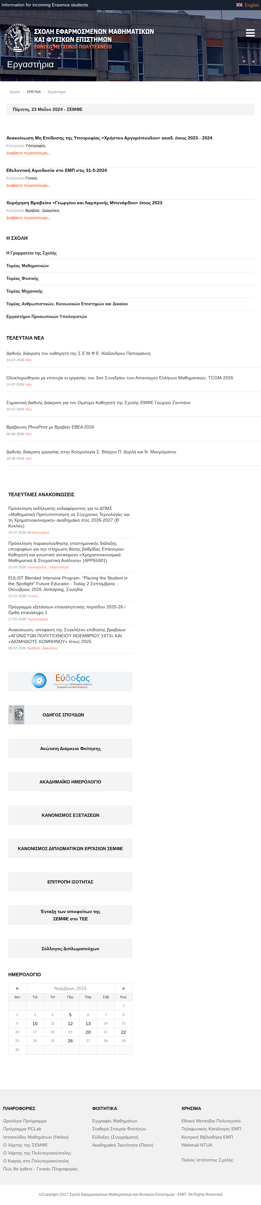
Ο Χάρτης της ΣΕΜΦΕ (25, 1144)
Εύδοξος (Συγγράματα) (115, 1137)
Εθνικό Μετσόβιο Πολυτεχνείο (211, 1120)
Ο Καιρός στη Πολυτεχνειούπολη (36, 1160)
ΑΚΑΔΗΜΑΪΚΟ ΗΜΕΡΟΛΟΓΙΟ (70, 781)
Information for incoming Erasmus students (45, 4)
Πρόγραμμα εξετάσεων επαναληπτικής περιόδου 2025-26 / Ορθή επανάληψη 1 (67, 609)
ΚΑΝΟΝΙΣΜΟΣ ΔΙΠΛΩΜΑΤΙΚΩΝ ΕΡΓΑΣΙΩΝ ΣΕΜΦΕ (70, 848)
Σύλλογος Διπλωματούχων (70, 948)
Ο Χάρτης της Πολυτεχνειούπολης (37, 1152)
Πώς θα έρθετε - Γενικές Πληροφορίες (40, 1168)
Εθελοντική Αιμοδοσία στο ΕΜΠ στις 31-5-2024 (56, 170)
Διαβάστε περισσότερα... (28, 153)
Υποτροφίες (35, 146)
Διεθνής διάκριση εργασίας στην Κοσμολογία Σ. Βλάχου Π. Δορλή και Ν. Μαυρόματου (91, 451)
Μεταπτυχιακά (38, 532)
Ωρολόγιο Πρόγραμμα (24, 1120)
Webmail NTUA (196, 1144)
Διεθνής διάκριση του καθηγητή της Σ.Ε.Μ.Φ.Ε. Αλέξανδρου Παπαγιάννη (78, 353)
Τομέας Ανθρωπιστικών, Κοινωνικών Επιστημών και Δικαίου (67, 303)
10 (35, 1023)
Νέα (28, 360)
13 (88, 1023)
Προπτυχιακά (37, 619)
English (251, 5)
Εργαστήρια (57, 92)
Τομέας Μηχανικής (24, 291)
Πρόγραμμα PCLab (22, 1128)
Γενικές (31, 178)
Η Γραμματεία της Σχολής (31, 253)
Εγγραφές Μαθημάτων (114, 1120)
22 (123, 1032)
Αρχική (15, 92)
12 (70, 1023)
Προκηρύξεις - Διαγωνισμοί (47, 567)
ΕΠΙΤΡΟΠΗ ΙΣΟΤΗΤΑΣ (70, 881)
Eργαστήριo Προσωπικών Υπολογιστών (46, 316)
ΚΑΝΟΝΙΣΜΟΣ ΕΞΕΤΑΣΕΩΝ (70, 815)
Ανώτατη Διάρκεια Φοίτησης (70, 748)
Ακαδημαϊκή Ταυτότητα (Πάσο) (122, 1144)
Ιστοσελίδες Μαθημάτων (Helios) (36, 1137)
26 (70, 1040)
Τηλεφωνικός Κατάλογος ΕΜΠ (211, 1128)
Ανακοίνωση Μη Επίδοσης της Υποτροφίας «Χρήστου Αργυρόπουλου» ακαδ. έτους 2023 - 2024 (109, 137)
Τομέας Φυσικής (22, 278)
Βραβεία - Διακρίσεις (42, 210)
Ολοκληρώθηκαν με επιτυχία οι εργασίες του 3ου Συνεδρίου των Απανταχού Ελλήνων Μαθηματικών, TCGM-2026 (119, 377)
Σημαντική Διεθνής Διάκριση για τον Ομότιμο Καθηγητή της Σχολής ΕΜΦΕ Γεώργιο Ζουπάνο (98, 402)
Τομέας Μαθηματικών (27, 265)
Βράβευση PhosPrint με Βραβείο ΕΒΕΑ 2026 (50, 427)
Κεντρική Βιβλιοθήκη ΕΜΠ (207, 1137)
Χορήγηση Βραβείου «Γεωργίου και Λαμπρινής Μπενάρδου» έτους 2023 (84, 202)
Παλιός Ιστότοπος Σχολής (207, 1159)
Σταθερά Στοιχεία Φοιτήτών (119, 1128)
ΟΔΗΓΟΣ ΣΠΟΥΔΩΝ (63, 714)
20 (88, 1032)
